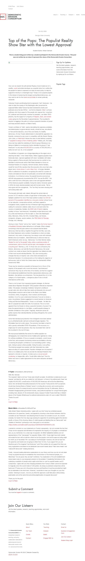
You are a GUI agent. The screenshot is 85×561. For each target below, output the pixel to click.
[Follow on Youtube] (72, 6)
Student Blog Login (67, 540)
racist (15, 88)
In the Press (11, 6)
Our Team (29, 531)
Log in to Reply (13, 402)
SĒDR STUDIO (13, 555)
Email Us (63, 527)
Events (83, 14)
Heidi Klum (21, 138)
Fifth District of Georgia (41, 218)
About (55, 14)
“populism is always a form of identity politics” (24, 141)
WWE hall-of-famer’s (36, 209)
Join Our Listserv (66, 537)
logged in (19, 492)
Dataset (71, 14)
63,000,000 (28, 147)
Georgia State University (42, 35)
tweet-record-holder (29, 97)
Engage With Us (48, 538)
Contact (10, 8)
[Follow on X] (75, 6)
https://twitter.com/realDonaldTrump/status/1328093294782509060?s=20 (31, 425)
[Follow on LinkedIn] (68, 6)
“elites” (44, 110)
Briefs (78, 14)
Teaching (62, 14)
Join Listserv (20, 6)
